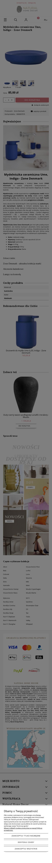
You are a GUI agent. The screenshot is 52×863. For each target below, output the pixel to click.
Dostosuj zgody (26, 842)
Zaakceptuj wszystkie (26, 849)
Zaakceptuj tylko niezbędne (26, 836)
